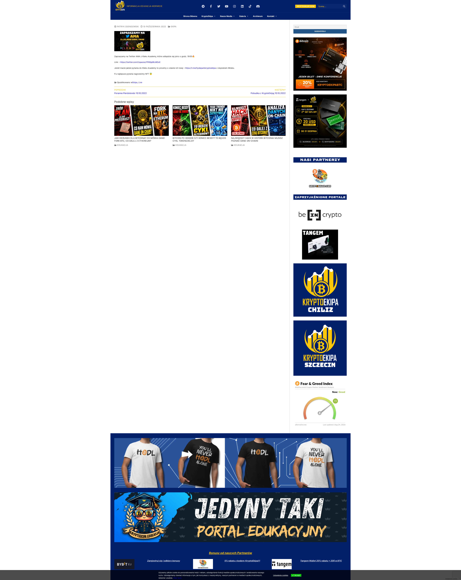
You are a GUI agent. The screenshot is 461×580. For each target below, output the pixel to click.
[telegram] (203, 6)
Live (140, 82)
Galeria (242, 16)
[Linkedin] (242, 6)
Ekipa (173, 26)
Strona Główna (190, 16)
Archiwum (258, 16)
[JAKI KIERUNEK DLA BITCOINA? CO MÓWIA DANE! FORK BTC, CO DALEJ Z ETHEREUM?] (141, 120)
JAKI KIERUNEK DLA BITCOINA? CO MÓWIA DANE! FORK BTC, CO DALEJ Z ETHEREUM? (139, 139)
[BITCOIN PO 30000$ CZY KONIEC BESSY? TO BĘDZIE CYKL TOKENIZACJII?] (200, 120)
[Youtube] (226, 6)
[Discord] (258, 6)
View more (177, 578)
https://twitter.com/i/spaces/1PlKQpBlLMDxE (140, 62)
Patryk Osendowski (127, 26)
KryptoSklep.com (305, 6)
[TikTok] (250, 6)
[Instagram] (234, 6)
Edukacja (122, 145)
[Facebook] (211, 6)
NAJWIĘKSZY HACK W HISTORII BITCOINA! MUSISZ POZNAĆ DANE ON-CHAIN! (257, 139)
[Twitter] (219, 6)
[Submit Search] (344, 6)
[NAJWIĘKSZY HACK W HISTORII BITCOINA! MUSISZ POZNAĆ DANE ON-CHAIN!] (258, 120)
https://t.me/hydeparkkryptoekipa (200, 68)
